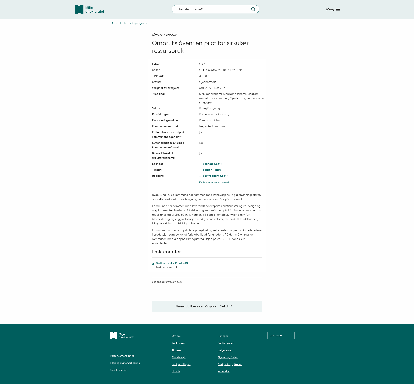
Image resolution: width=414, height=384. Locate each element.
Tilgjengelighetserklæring (125, 362)
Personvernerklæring (122, 355)
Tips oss (176, 350)
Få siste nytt (178, 357)
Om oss (176, 335)
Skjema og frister (228, 357)
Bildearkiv (223, 371)
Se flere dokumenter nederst (214, 181)
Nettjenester (225, 350)
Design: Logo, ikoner (230, 364)
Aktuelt (176, 371)
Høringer (223, 335)
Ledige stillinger (181, 364)
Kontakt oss (178, 343)
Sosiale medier (118, 370)
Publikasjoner (226, 343)
